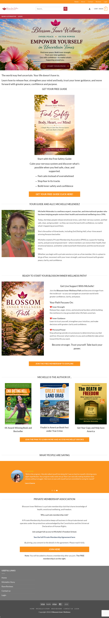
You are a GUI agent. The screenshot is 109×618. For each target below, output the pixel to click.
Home (76, 2)
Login (105, 2)
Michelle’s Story (8, 582)
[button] (90, 9)
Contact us (6, 591)
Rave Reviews (7, 586)
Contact (90, 2)
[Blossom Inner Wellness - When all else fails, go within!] (17, 9)
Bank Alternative (9, 16)
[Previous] (5, 477)
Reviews (98, 2)
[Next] (104, 477)
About (83, 2)
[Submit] (65, 9)
